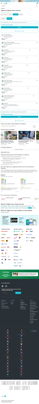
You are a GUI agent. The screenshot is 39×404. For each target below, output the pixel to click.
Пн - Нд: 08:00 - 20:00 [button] (8, 36)
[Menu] (1, 3)
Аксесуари (31, 321)
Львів (33, 206)
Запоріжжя (21, 206)
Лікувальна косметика (34, 306)
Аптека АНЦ (29, 50)
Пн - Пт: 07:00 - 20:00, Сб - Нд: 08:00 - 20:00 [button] (11, 105)
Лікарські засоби (33, 302)
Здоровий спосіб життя (34, 319)
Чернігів (33, 207)
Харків (16, 207)
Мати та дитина (32, 313)
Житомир (17, 206)
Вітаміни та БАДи (33, 305)
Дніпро (13, 206)
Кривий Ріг (29, 206)
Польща (2, 212)
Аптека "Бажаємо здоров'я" (36, 42)
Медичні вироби (32, 308)
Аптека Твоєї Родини (36, 80)
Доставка (3, 18)
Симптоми (31, 322)
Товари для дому (32, 314)
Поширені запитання (4, 306)
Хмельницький (24, 207)
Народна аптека (28, 73)
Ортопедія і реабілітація (34, 311)
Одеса (6, 207)
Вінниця (9, 206)
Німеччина (7, 212)
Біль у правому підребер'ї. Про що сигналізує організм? (25, 141)
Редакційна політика (23, 304)
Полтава (10, 207)
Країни (12, 303)
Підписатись (18, 292)
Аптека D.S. (36, 103)
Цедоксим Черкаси (9, 197)
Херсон (20, 207)
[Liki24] (3, 396)
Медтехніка (32, 310)
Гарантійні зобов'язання (22, 303)
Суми (13, 207)
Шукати (37, 5)
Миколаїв (2, 207)
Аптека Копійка (28, 88)
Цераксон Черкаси (26, 197)
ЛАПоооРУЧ (32, 316)
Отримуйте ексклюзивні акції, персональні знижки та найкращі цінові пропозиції (11, 290)
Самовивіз (9, 18)
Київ (25, 206)
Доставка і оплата (4, 303)
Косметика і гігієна (33, 303)
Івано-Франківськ (4, 206)
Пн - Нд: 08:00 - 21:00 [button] (8, 44)
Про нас (12, 302)
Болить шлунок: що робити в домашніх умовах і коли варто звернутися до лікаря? (7, 141)
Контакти (2, 304)
